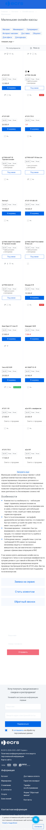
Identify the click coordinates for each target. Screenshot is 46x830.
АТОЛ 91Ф (5, 75)
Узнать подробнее (9, 823)
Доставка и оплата (31, 776)
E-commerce (6, 790)
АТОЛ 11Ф (5, 408)
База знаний (6, 799)
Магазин (6, 29)
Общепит (37, 33)
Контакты (28, 800)
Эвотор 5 (5, 201)
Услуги (4, 794)
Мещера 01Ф (29, 285)
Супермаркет (32, 29)
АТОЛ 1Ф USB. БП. (31, 201)
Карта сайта (6, 760)
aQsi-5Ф (28, 450)
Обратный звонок (24, 601)
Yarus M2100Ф (7, 367)
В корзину (11, 88)
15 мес (9, 79)
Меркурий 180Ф (30, 326)
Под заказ (34, 88)
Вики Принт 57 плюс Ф (9, 326)
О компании (6, 785)
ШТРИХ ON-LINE (30, 75)
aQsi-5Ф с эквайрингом (33, 408)
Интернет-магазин (10, 33)
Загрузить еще (23, 472)
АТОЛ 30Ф (5, 116)
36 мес (14, 79)
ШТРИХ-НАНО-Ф (7, 285)
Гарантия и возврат (32, 781)
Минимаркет (18, 29)
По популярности (13, 48)
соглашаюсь (18, 730)
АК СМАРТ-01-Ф (30, 367)
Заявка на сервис (24, 581)
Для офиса (7, 37)
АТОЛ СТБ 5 (29, 116)
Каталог (4, 776)
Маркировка (6, 781)
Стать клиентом (24, 591)
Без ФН (5, 79)
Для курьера (20, 37)
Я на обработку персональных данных (23, 731)
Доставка (25, 33)
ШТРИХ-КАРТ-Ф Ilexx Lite (33, 157)
